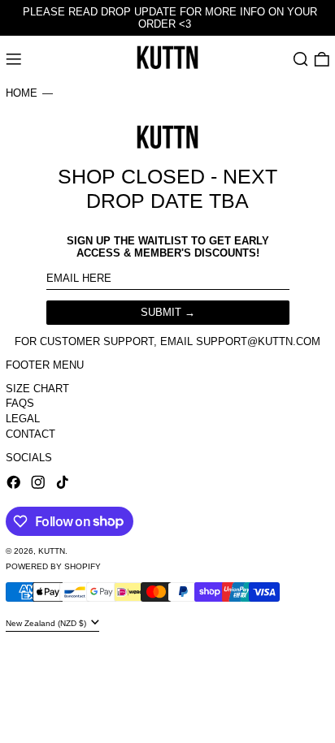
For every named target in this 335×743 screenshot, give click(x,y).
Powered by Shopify (53, 566)
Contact (30, 434)
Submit (161, 312)
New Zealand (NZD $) (47, 623)
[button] (301, 58)
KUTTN (51, 550)
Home (21, 93)
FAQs (20, 403)
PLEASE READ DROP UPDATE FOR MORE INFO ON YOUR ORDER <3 (170, 18)
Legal (23, 419)
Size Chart (37, 388)
